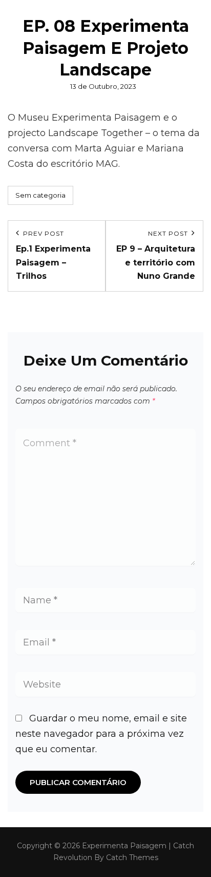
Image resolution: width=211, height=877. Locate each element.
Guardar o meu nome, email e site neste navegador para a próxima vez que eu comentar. (101, 734)
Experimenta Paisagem (124, 845)
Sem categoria (40, 195)
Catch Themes (132, 857)
